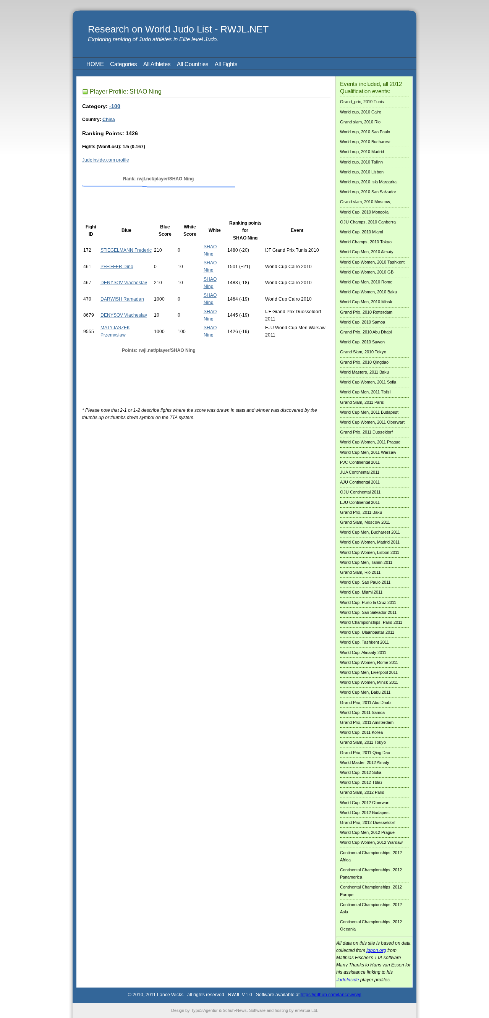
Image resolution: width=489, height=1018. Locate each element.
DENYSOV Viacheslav (123, 282)
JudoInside (347, 979)
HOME (95, 64)
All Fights (226, 64)
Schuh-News (235, 1010)
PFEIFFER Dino (116, 266)
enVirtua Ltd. (306, 1010)
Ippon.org (376, 950)
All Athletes (157, 64)
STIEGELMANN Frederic (126, 250)
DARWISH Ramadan (122, 299)
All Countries (193, 64)
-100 (114, 106)
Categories (123, 64)
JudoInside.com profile (105, 160)
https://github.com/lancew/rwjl (331, 994)
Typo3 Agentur (204, 1010)
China (108, 119)
